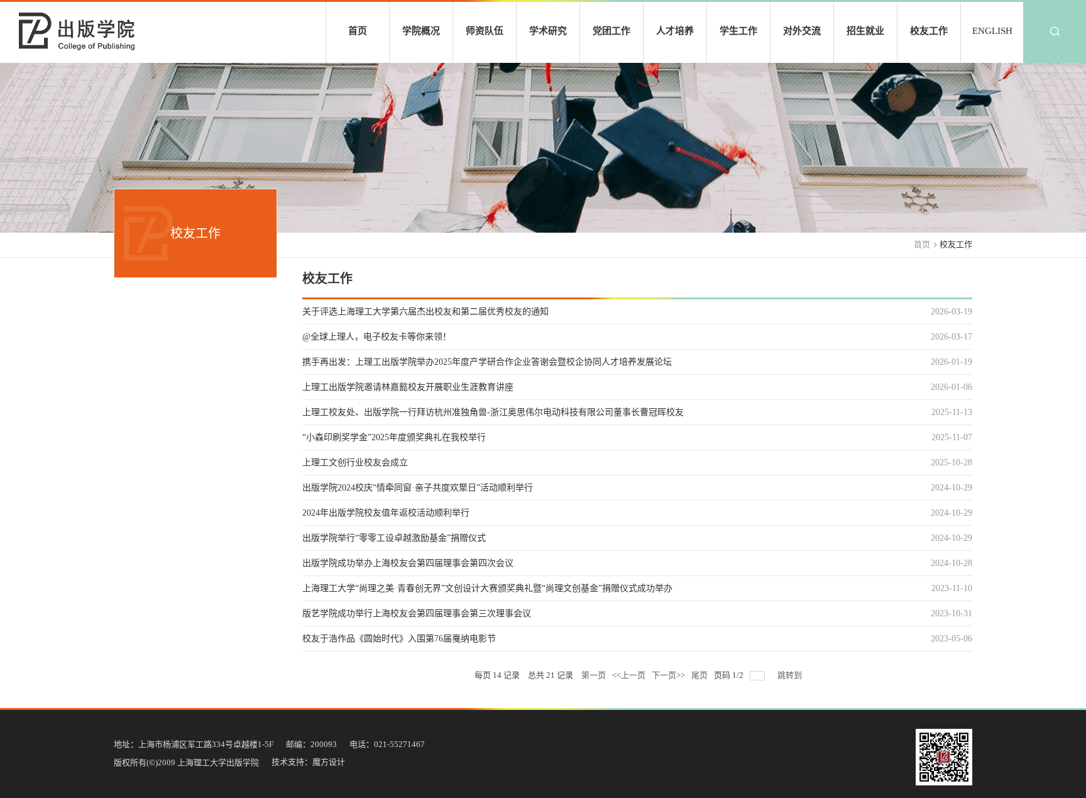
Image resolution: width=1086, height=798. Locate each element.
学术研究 (548, 31)
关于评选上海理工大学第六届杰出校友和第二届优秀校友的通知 (425, 311)
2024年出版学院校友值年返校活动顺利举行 (385, 513)
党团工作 (611, 31)
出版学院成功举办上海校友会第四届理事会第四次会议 (407, 563)
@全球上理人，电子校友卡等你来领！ (376, 336)
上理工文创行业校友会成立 (355, 462)
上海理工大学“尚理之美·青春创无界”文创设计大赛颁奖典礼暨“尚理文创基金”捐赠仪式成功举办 (487, 588)
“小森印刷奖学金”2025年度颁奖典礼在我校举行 (394, 437)
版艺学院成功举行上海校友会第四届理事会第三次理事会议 (416, 613)
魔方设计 (328, 762)
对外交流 (802, 31)
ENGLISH (992, 31)
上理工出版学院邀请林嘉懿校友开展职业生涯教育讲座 (407, 387)
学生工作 (738, 31)
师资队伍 (484, 31)
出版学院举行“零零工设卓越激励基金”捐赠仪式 (394, 538)
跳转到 (790, 675)
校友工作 (929, 31)
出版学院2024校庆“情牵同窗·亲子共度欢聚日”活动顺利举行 (417, 487)
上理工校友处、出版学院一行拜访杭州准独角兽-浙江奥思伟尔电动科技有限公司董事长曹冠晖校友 (493, 412)
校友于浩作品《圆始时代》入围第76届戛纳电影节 (399, 638)
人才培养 (675, 31)
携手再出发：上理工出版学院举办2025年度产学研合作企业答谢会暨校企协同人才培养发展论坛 (487, 362)
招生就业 (865, 31)
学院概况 (421, 31)
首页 (357, 31)
